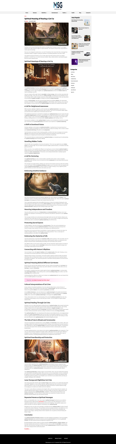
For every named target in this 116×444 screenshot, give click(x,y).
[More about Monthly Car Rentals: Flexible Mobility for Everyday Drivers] (87, 54)
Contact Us (88, 12)
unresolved (41, 401)
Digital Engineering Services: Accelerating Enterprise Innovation (84, 61)
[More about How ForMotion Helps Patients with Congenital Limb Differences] (87, 38)
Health (73, 12)
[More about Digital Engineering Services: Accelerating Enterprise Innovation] (75, 62)
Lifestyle (73, 87)
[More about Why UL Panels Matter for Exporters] (75, 30)
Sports (72, 92)
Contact (66, 438)
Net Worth (73, 90)
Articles (73, 72)
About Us (50, 438)
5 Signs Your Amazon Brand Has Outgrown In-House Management (84, 45)
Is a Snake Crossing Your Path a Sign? (41, 280)
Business (35, 12)
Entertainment (55, 12)
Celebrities (44, 12)
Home (27, 12)
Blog (80, 12)
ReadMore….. (27, 428)
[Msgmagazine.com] (58, 5)
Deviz (27, 21)
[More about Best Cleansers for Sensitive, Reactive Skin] (87, 22)
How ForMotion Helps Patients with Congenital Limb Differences (77, 37)
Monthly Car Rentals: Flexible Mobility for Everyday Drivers (77, 53)
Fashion (64, 12)
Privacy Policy (58, 438)
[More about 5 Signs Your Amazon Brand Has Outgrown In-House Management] (75, 46)
